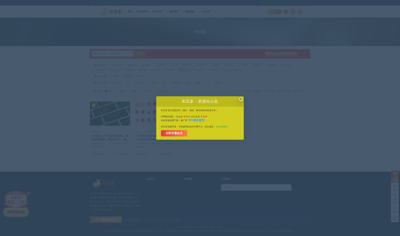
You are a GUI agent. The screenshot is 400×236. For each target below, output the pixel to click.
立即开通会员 (174, 133)
